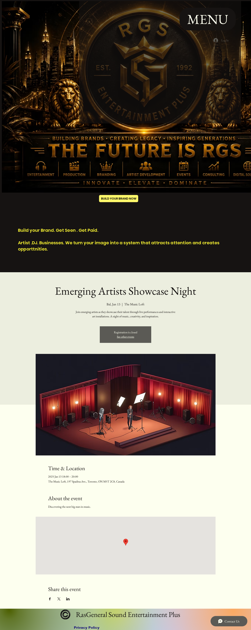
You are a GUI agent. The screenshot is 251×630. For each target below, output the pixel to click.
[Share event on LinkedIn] (68, 598)
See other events (125, 337)
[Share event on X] (59, 598)
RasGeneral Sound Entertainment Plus (127, 614)
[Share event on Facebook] (50, 598)
